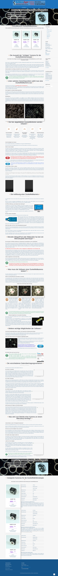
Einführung (48, 32)
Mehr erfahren (47, 80)
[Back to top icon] (54, 574)
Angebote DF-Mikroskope (48, 36)
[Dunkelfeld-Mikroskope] (29, 3)
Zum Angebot (47, 67)
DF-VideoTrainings (49, 31)
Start (47, 28)
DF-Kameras (48, 34)
